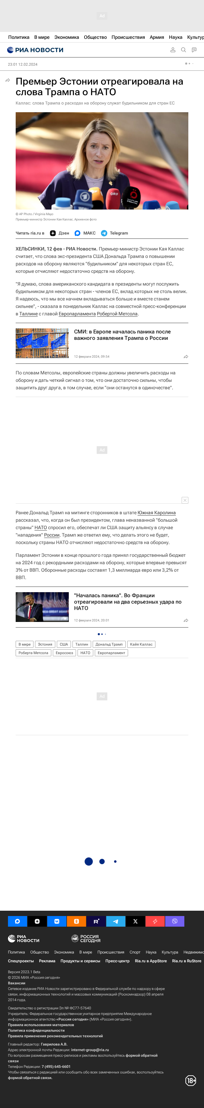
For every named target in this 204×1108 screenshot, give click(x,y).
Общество (39, 952)
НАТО (41, 527)
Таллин (81, 644)
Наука (151, 952)
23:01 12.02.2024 (22, 64)
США (64, 644)
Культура (170, 952)
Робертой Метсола (117, 313)
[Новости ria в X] (135, 921)
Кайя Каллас (141, 644)
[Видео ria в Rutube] (96, 921)
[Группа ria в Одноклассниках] (76, 921)
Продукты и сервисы (80, 961)
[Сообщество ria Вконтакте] (56, 921)
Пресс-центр (117, 961)
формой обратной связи (29, 1078)
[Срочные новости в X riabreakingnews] (155, 921)
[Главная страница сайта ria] (34, 50)
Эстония (45, 644)
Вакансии (16, 983)
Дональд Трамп (109, 644)
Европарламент (111, 653)
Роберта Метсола (33, 653)
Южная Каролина (157, 512)
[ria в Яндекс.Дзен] (37, 921)
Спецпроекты (21, 961)
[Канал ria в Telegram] (115, 921)
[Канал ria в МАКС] (17, 921)
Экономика (64, 952)
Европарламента (77, 313)
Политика (16, 952)
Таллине (28, 313)
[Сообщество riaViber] (174, 921)
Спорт (135, 952)
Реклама (47, 961)
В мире (25, 644)
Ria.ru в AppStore (151, 961)
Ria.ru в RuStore (186, 961)
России (52, 535)
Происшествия (110, 952)
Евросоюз (64, 653)
